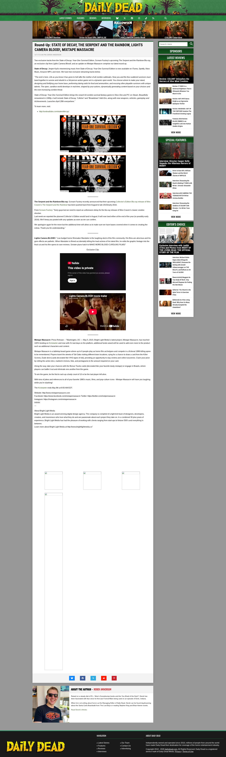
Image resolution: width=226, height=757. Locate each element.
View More (176, 132)
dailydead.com (171, 749)
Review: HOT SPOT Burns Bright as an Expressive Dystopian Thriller (181, 101)
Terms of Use (188, 752)
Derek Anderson (54, 55)
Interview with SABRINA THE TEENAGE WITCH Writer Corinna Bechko (182, 195)
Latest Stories (65, 18)
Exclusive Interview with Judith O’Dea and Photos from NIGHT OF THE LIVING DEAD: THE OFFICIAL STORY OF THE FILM (175, 249)
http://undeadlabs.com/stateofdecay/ (54, 111)
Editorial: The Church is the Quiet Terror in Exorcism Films (182, 292)
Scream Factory (45, 210)
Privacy (178, 752)
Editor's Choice (175, 224)
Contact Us (126, 746)
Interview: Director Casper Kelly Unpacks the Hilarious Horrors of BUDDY (175, 163)
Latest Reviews (176, 58)
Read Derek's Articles (79, 710)
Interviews (106, 18)
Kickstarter (53, 343)
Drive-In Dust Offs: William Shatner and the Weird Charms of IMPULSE (181, 173)
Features (80, 18)
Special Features (176, 140)
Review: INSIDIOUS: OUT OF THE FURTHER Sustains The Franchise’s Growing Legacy (182, 111)
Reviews (93, 18)
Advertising (126, 749)
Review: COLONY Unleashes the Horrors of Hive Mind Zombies (174, 80)
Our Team (125, 743)
